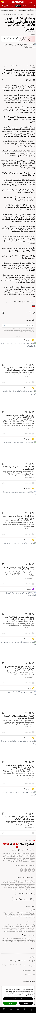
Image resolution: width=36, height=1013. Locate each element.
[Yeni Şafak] (18, 2)
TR (17, 844)
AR (11, 844)
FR (7, 844)
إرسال (5, 325)
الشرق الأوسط (13, 14)
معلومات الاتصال (20, 961)
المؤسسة (32, 961)
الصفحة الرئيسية (31, 14)
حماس (8, 302)
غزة (33, 305)
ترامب (14, 302)
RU (4, 844)
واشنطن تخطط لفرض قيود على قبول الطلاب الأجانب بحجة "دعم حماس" (4, 14)
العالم (21, 14)
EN (14, 844)
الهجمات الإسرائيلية (23, 302)
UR (17, 847)
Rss (10, 961)
